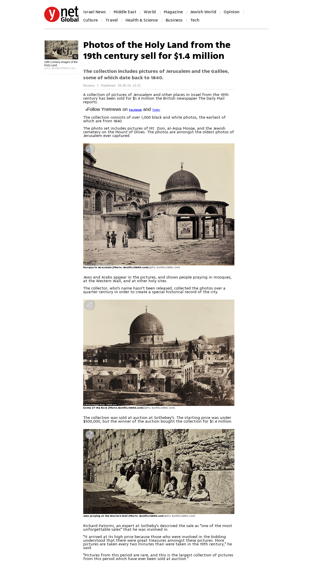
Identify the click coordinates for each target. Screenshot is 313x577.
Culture (90, 20)
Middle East (124, 12)
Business (174, 20)
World (150, 12)
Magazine (173, 12)
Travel (111, 20)
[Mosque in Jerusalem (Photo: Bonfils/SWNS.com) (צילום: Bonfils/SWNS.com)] (158, 204)
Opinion (231, 12)
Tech (194, 20)
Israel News (94, 12)
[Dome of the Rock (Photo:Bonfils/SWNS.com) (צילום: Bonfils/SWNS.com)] (158, 353)
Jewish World (203, 12)
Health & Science (141, 20)
